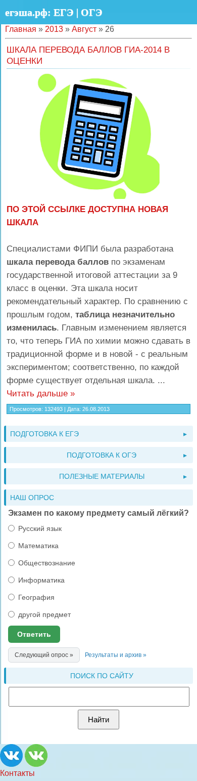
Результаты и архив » (115, 655)
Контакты (17, 773)
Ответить (34, 634)
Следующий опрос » (44, 655)
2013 (54, 29)
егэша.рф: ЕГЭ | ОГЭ (54, 12)
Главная (20, 29)
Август (84, 29)
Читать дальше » (41, 393)
